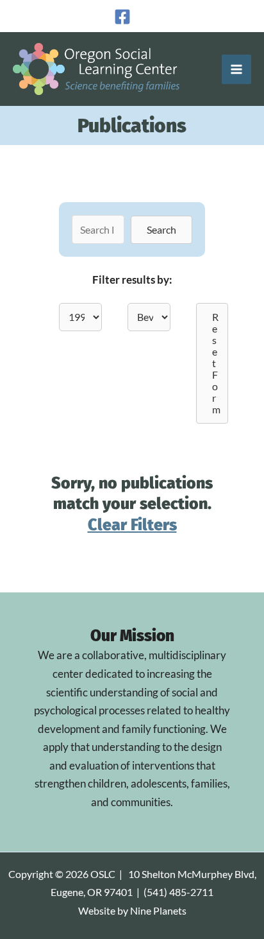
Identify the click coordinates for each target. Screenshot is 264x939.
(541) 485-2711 (178, 892)
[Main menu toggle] (236, 69)
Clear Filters (132, 525)
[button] (161, 230)
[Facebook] (122, 16)
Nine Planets (158, 911)
